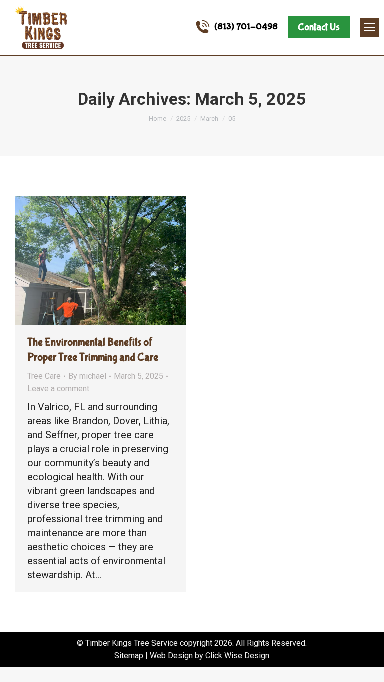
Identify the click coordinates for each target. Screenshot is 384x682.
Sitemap (129, 655)
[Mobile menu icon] (369, 27)
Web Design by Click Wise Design (210, 655)
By (87, 376)
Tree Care (44, 376)
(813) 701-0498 (246, 27)
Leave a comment (59, 389)
